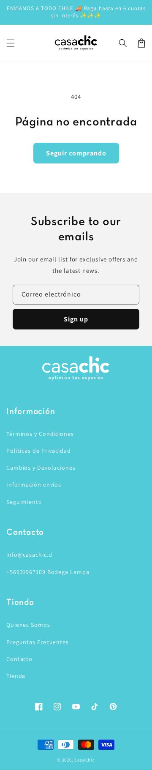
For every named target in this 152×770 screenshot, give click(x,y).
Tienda (15, 676)
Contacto (19, 659)
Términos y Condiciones (40, 434)
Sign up (76, 319)
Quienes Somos (28, 625)
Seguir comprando (76, 153)
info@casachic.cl (29, 554)
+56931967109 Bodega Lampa (48, 572)
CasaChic (84, 760)
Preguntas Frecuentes (37, 642)
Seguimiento (24, 502)
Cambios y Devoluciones (41, 467)
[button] (10, 43)
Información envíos (33, 484)
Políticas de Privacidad (38, 450)
